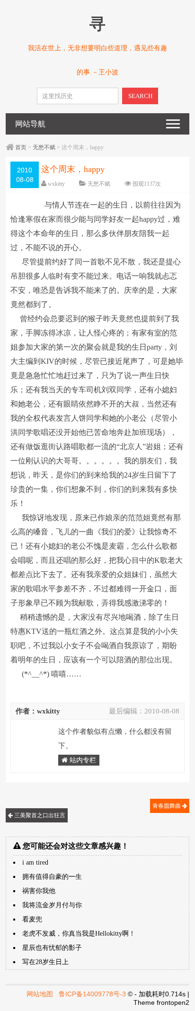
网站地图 (40, 994)
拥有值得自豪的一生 (52, 876)
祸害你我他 (38, 890)
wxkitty (56, 184)
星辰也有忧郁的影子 (52, 947)
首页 (21, 147)
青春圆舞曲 (167, 806)
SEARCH (140, 95)
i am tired (35, 862)
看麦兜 (32, 919)
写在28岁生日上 (45, 962)
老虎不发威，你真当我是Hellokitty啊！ (78, 933)
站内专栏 (82, 760)
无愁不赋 (44, 147)
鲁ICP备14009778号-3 (92, 994)
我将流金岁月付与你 (52, 905)
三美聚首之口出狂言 (39, 815)
